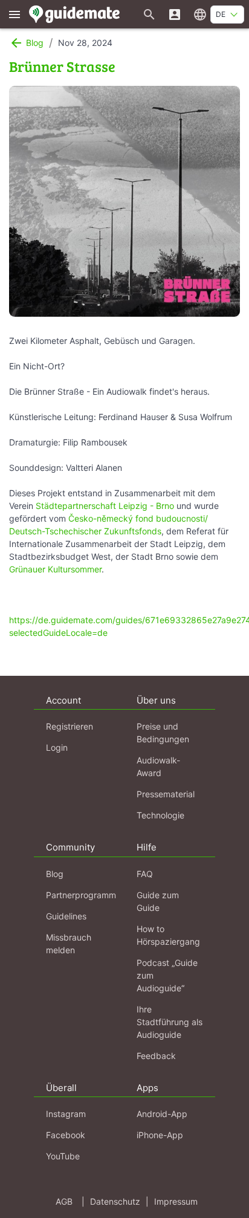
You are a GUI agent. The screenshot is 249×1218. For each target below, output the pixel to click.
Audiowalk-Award (158, 766)
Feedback (156, 1056)
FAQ (145, 874)
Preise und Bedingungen (163, 732)
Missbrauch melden (68, 943)
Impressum (176, 1201)
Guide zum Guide (158, 901)
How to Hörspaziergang (168, 935)
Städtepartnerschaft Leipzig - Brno (105, 505)
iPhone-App (160, 1135)
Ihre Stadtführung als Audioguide (169, 1022)
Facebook (65, 1135)
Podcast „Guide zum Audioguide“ (167, 975)
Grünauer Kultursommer (55, 569)
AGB (64, 1201)
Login (57, 747)
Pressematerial (166, 794)
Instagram (66, 1114)
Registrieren (69, 726)
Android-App (162, 1114)
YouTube (63, 1156)
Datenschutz (115, 1201)
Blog (54, 874)
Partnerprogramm (81, 895)
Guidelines (66, 916)
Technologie (160, 815)
